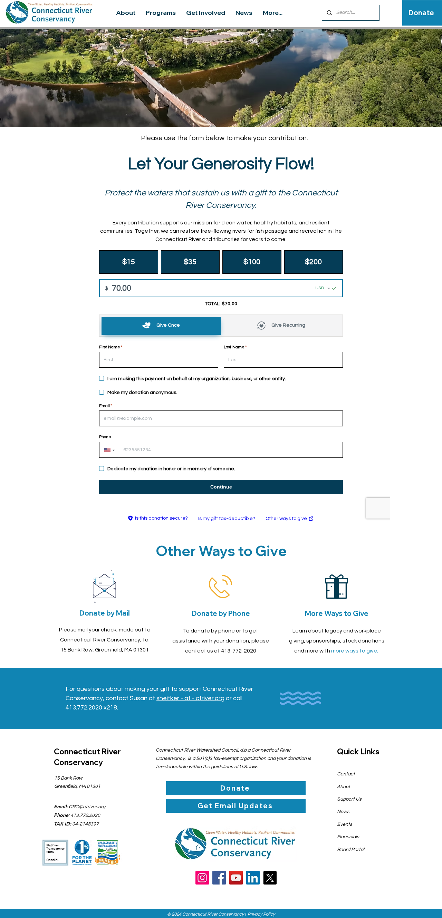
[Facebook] (219, 878)
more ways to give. (354, 651)
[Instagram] (202, 878)
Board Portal (350, 849)
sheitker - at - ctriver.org (190, 698)
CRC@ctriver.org (87, 806)
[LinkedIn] (253, 878)
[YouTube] (236, 878)
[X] (270, 878)
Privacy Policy (261, 914)
